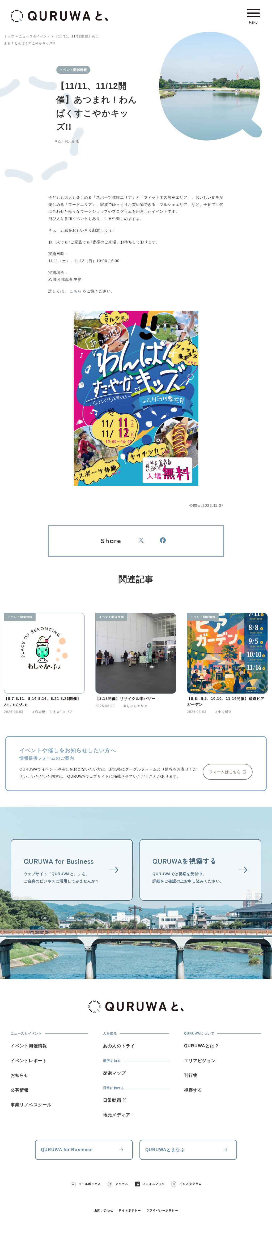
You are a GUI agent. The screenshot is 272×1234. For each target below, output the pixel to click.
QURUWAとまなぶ (165, 1149)
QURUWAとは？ (201, 1046)
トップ (9, 36)
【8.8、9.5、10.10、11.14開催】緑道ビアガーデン (226, 701)
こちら (76, 291)
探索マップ (114, 1073)
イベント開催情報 (19, 617)
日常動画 (112, 1100)
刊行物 (191, 1075)
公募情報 (20, 1090)
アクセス (121, 1183)
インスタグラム (190, 1183)
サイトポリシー (129, 1210)
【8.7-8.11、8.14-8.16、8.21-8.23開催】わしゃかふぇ (42, 701)
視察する (193, 1090)
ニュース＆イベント (34, 36)
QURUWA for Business (67, 1149)
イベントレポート (29, 1060)
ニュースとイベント (26, 1033)
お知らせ (20, 1075)
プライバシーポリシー (162, 1210)
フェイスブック (153, 1183)
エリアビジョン (200, 1060)
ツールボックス (89, 1183)
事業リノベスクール (31, 1105)
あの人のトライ (119, 1046)
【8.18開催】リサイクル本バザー (125, 698)
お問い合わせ (103, 1210)
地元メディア (116, 1115)
